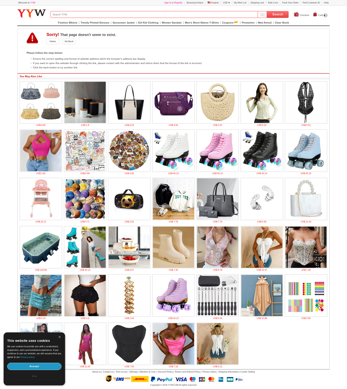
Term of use (121, 372)
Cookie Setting (247, 372)
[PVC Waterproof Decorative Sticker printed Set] (129, 171)
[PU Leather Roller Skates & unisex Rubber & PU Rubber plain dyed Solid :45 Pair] (173, 171)
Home (53, 41)
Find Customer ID (311, 2)
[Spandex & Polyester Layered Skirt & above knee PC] (85, 316)
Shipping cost (257, 2)
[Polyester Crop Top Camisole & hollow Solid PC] (41, 171)
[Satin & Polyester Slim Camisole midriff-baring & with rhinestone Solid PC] (173, 364)
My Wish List (240, 2)
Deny (34, 376)
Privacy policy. (27, 357)
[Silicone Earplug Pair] (262, 219)
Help (326, 2)
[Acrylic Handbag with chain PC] (306, 219)
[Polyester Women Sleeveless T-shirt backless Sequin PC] (306, 123)
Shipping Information (228, 372)
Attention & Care (147, 372)
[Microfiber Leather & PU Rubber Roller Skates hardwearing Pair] (85, 268)
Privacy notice (209, 372)
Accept (34, 366)
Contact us (108, 372)
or (173, 2)
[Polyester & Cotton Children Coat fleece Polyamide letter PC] (173, 219)
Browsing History (195, 2)
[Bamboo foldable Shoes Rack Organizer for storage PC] (129, 316)
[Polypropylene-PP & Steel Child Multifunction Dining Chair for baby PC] (41, 219)
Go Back (69, 41)
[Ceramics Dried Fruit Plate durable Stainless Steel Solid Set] (129, 268)
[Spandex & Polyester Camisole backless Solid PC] (217, 364)
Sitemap (133, 372)
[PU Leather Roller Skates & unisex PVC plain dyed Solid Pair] (217, 171)
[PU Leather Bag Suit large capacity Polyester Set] (217, 219)
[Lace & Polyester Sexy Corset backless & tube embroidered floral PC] (306, 268)
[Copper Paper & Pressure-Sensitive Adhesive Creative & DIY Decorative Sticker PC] (306, 316)
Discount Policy (165, 372)
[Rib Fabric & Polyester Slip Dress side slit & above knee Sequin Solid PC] (85, 364)
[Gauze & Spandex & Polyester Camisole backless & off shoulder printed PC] (262, 268)
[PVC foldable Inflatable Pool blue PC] (41, 268)
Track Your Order (290, 2)
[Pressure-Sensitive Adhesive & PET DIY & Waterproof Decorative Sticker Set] (85, 219)
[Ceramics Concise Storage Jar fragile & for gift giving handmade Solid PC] (85, 123)
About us (96, 372)
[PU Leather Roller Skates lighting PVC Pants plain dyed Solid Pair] (262, 171)
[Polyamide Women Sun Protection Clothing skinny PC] (262, 123)
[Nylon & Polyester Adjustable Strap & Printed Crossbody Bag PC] (173, 123)
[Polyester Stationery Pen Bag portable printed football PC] (129, 219)
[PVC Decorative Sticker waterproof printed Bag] (85, 171)
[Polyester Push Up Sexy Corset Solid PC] (129, 364)
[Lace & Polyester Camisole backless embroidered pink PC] (217, 268)
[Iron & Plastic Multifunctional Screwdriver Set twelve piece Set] (217, 316)
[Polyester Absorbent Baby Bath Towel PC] (262, 316)
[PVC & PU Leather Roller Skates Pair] (173, 316)
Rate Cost (273, 2)
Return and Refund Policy (187, 372)
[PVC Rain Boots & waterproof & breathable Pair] (173, 268)
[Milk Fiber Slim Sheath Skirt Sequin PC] (41, 316)
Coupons (228, 22)
